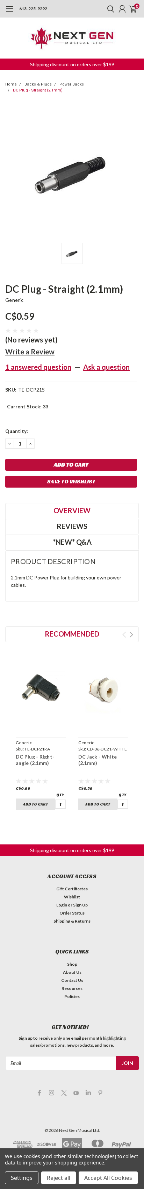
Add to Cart (35, 804)
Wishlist (72, 896)
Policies (72, 996)
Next (131, 634)
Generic (14, 300)
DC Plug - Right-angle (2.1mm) (35, 760)
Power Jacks (71, 84)
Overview (72, 510)
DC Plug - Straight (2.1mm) (38, 90)
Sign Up (80, 905)
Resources (72, 988)
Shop (72, 964)
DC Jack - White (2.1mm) (97, 760)
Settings (22, 1178)
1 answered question (38, 367)
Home (11, 84)
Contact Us (72, 980)
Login (61, 905)
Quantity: (16, 431)
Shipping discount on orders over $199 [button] (72, 64)
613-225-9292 (33, 8)
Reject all (58, 1178)
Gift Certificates (72, 888)
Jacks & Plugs (38, 84)
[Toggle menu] (9, 12)
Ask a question (106, 367)
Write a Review (30, 351)
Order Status (72, 913)
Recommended (72, 634)
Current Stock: (27, 406)
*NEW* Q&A (72, 542)
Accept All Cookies (108, 1178)
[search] (109, 9)
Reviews (72, 526)
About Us (72, 972)
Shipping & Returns (72, 921)
